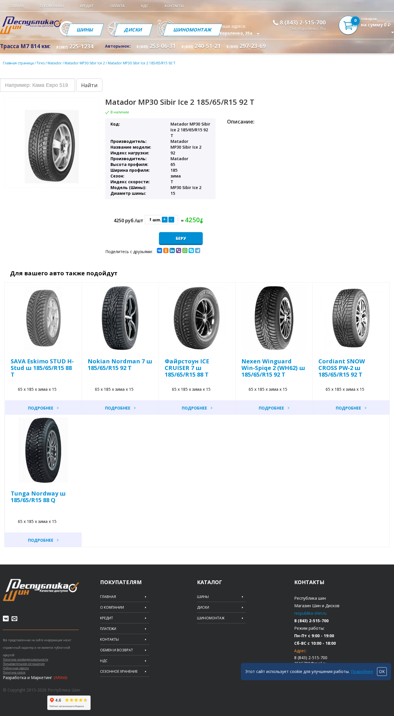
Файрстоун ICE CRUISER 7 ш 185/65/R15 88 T (187, 367)
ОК (382, 671)
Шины (85, 30)
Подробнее (40, 408)
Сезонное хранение (119, 671)
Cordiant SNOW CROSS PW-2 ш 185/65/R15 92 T (341, 367)
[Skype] (191, 250)
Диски (133, 30)
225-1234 (74, 46)
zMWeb (60, 677)
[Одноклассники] (165, 250)
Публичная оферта (16, 668)
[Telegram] (197, 250)
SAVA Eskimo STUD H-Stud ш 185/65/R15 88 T (42, 367)
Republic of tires (41, 590)
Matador (55, 63)
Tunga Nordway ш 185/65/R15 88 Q (38, 496)
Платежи (108, 629)
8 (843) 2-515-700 (303, 22)
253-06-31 (156, 46)
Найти (89, 85)
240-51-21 (201, 46)
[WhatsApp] (184, 250)
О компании (52, 5)
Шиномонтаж (193, 30)
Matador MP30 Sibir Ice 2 (85, 63)
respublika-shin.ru (310, 613)
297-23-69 (246, 46)
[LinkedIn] (172, 250)
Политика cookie (14, 672)
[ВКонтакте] (159, 250)
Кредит (87, 5)
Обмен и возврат (116, 650)
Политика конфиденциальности (25, 659)
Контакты (174, 5)
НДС (144, 5)
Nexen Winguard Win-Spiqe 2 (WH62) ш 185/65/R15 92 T (273, 367)
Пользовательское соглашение (24, 663)
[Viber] (178, 250)
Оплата (117, 5)
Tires (41, 63)
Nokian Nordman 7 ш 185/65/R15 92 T (120, 364)
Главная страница (18, 63)
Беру (181, 238)
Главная (16, 5)
